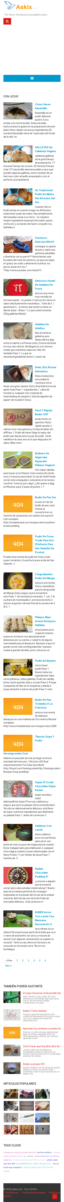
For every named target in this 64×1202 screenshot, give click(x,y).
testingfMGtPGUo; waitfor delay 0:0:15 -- (34, 1164)
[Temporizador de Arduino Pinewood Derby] (11, 1094)
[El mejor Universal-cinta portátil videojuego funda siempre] (11, 997)
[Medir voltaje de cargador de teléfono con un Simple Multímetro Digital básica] (11, 1130)
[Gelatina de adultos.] (17, 331)
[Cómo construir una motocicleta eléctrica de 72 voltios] (26, 1094)
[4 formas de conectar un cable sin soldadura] (26, 1130)
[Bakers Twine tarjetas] (11, 1015)
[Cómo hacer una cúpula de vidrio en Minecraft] (42, 1118)
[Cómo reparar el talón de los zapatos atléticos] (42, 1094)
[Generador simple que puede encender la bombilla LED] (42, 1130)
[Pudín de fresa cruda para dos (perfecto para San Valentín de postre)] (17, 543)
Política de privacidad (33, 1192)
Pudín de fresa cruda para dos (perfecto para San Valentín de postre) (44, 544)
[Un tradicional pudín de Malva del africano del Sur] (17, 197)
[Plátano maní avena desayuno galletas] (17, 624)
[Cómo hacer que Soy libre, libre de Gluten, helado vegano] (11, 1050)
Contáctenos (11, 1192)
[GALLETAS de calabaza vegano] (17, 154)
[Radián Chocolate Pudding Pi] (17, 876)
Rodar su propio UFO (34, 1064)
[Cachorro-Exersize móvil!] (17, 245)
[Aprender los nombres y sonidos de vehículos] (11, 1032)
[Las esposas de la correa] (26, 1106)
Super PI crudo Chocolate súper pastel (45, 786)
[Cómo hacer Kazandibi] (17, 111)
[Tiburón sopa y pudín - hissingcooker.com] (17, 743)
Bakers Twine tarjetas (35, 1010)
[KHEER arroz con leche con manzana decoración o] (17, 919)
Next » (8, 965)
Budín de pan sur (45, 497)
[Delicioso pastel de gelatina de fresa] (17, 288)
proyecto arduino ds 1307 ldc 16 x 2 (29, 1160)
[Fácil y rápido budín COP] (17, 417)
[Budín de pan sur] (17, 504)
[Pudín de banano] (17, 668)
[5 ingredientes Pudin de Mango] (17, 581)
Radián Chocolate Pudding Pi (41, 872)
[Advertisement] (32, 51)
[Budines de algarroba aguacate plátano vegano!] (17, 460)
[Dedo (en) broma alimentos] (17, 374)
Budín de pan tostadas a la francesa (44, 703)
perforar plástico (44, 1152)
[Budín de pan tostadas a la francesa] (17, 707)
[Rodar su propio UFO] (11, 1068)
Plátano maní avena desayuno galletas (45, 621)
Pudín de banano (45, 660)
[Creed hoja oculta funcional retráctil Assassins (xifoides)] (26, 1118)
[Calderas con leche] (17, 833)
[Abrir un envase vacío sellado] (42, 1106)
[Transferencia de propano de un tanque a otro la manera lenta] (11, 1106)
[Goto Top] (54, 1196)
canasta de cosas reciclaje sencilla (19, 1152)
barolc (30, 1156)
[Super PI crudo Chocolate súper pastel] (17, 789)
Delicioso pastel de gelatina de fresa (45, 284)
